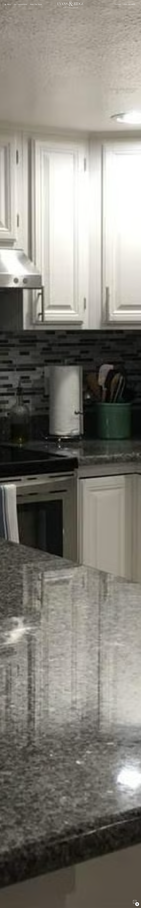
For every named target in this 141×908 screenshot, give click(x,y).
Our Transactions (20, 4)
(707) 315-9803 (129, 4)
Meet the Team (36, 4)
